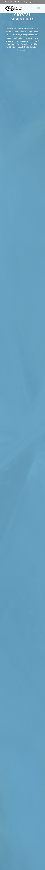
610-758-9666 (11, 2)
